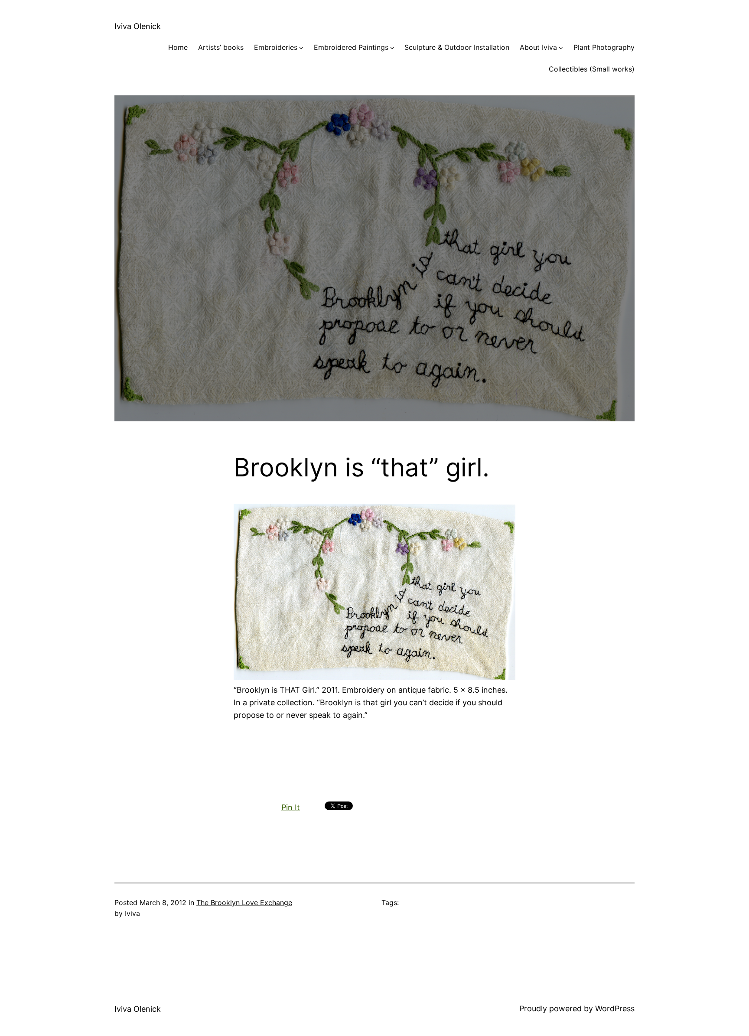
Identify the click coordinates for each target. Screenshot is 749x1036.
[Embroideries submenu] (301, 48)
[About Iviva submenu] (561, 48)
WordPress (615, 1008)
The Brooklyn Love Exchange (244, 902)
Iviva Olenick (137, 26)
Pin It (290, 807)
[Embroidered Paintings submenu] (392, 48)
